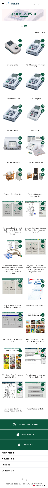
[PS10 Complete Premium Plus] (35, 48)
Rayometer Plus (13, 65)
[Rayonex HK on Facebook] (22, 480)
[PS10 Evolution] (12, 114)
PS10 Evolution (12, 130)
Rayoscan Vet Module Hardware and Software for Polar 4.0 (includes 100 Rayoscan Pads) (35, 269)
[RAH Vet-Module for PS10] (35, 289)
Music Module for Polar (35, 409)
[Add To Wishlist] (20, 40)
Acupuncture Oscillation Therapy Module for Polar (12, 410)
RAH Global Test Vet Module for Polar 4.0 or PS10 (12, 376)
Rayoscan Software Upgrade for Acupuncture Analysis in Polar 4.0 (35, 230)
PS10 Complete (35, 99)
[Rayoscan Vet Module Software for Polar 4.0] (12, 289)
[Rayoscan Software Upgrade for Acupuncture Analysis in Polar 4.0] (35, 212)
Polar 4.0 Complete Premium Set (35, 195)
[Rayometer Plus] (12, 48)
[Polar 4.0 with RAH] (12, 146)
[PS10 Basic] (35, 114)
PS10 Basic (35, 130)
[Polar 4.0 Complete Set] (12, 178)
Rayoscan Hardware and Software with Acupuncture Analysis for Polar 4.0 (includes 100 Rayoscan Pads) (12, 270)
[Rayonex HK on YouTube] (26, 480)
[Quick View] (20, 45)
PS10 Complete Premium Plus (35, 66)
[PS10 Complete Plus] (12, 82)
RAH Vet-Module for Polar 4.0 (12, 340)
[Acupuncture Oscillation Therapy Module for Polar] (12, 392)
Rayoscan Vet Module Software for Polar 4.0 (12, 306)
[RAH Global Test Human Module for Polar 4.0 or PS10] (35, 323)
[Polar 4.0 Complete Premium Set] (35, 178)
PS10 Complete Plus (12, 99)
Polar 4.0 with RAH (13, 162)
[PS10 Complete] (35, 82)
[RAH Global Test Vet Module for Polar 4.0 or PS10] (12, 359)
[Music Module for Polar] (35, 392)
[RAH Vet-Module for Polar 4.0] (12, 323)
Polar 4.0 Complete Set (12, 194)
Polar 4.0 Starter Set (35, 162)
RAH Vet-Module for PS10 (35, 305)
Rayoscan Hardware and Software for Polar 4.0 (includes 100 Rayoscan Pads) (12, 231)
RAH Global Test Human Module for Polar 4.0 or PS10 (35, 341)
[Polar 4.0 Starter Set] (35, 146)
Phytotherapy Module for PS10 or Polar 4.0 (35, 376)
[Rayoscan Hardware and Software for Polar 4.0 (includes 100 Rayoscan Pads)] (12, 212)
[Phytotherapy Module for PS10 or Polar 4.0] (35, 359)
